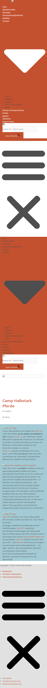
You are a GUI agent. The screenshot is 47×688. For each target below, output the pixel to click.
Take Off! (6, 517)
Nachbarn (7, 119)
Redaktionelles (9, 9)
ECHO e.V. (39, 431)
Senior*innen (8, 121)
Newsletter (7, 571)
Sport (7, 107)
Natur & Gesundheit (13, 104)
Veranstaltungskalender (13, 15)
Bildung (8, 99)
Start (5, 7)
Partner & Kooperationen (13, 110)
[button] (4, 125)
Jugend (5, 116)
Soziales (8, 102)
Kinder (5, 113)
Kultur (7, 96)
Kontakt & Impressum (12, 574)
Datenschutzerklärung (12, 577)
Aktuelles (6, 12)
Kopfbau (6, 18)
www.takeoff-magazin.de (33, 537)
